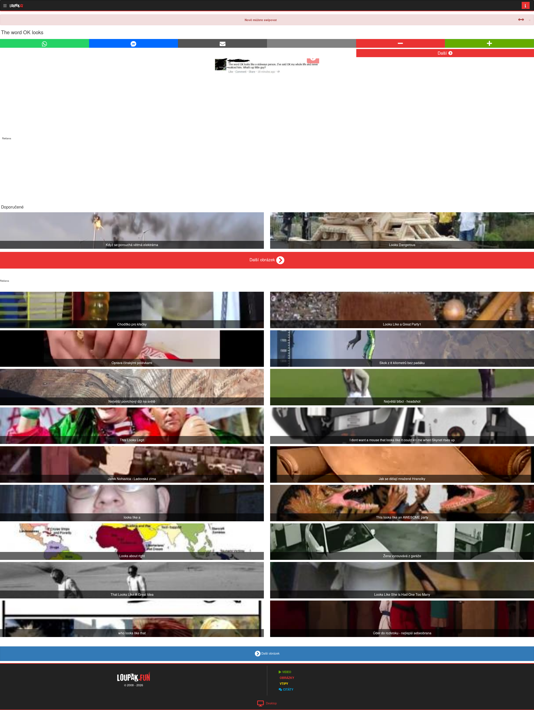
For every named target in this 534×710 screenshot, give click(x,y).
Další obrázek (262, 259)
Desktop (271, 703)
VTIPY (284, 683)
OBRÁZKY (287, 678)
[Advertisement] (267, 169)
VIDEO (286, 672)
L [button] (525, 5)
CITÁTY (288, 689)
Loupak (16, 5)
